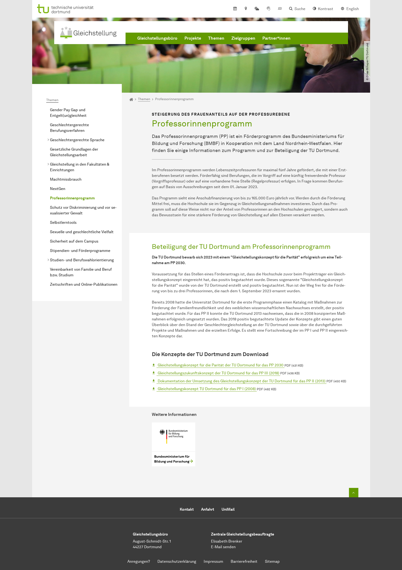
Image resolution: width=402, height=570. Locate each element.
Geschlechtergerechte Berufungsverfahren (69, 128)
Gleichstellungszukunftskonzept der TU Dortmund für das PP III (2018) (218, 373)
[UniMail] (279, 9)
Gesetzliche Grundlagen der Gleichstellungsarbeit (74, 152)
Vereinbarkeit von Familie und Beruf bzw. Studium (81, 272)
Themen (216, 38)
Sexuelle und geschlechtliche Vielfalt (82, 232)
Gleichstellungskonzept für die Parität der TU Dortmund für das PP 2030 (220, 365)
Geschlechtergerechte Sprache (77, 140)
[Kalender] (235, 9)
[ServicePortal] (268, 9)
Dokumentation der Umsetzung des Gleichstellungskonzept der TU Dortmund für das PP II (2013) (241, 381)
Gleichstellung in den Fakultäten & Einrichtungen (79, 167)
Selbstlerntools (63, 222)
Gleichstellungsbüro (157, 38)
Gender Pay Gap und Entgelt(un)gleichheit (68, 113)
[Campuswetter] (257, 9)
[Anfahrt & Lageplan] (246, 9)
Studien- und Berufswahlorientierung (82, 260)
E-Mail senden (223, 547)
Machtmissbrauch (65, 179)
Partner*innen (276, 38)
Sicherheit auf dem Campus (74, 241)
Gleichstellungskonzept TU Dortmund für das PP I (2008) (207, 389)
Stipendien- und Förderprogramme (80, 250)
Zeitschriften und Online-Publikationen (83, 284)
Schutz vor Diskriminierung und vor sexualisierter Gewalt (83, 210)
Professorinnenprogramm (72, 198)
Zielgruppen (243, 38)
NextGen (57, 188)
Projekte (192, 38)
